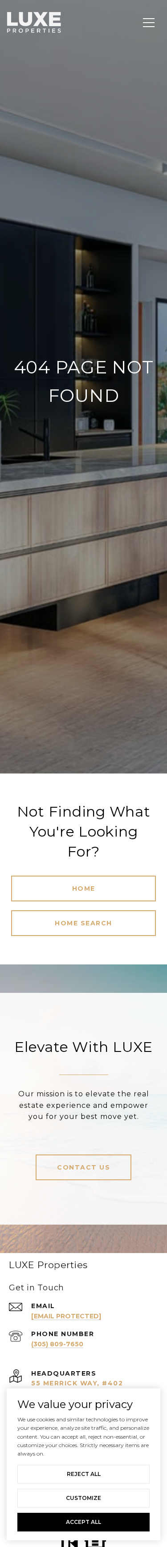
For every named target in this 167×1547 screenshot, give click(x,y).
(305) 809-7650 (57, 1344)
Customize (83, 1498)
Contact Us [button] (83, 1167)
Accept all (83, 1522)
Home (83, 888)
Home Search (83, 923)
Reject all (84, 1474)
